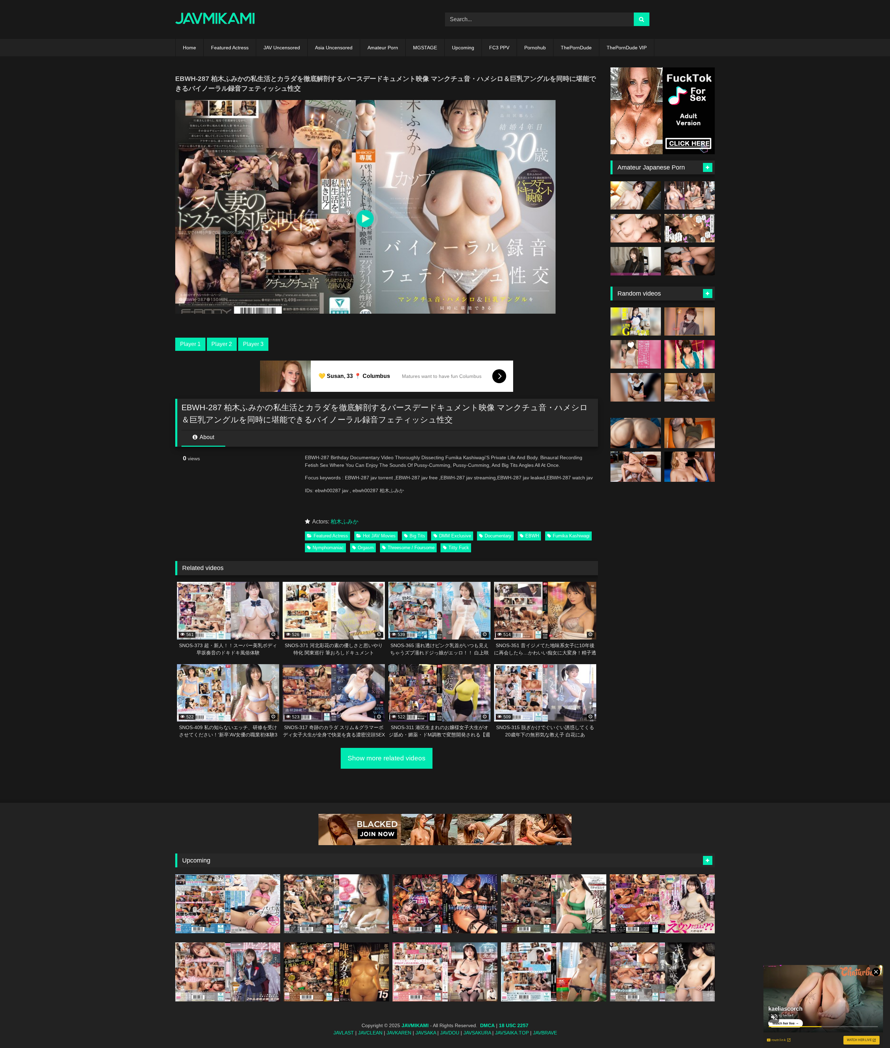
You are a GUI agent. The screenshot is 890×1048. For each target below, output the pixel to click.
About (206, 437)
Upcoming (463, 47)
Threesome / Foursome (411, 547)
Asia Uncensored (334, 47)
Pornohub (535, 47)
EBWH (532, 535)
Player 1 (190, 344)
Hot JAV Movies (379, 535)
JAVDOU (449, 1032)
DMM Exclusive (455, 535)
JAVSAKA (425, 1032)
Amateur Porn (382, 47)
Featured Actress (230, 47)
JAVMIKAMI (415, 1025)
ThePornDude (576, 47)
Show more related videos (387, 758)
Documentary (498, 535)
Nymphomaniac (328, 547)
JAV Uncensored (282, 47)
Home (189, 47)
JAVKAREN (399, 1032)
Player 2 (221, 344)
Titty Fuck (458, 547)
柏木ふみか (344, 522)
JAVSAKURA (477, 1032)
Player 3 (253, 344)
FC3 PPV (499, 47)
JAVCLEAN (370, 1032)
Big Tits (417, 535)
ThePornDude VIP (627, 47)
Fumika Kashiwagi (571, 535)
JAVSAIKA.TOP (512, 1032)
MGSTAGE (425, 47)
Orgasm (366, 547)
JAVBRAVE (545, 1032)
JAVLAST (343, 1032)
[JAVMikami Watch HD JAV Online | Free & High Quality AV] (215, 19)
